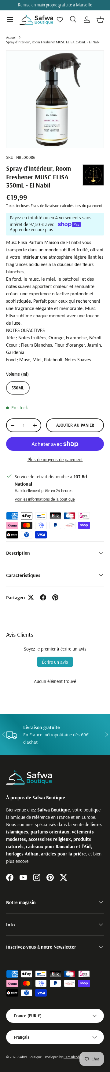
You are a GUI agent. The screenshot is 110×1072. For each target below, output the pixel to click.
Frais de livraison (45, 205)
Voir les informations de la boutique (45, 499)
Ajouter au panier (75, 425)
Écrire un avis (55, 662)
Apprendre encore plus (31, 229)
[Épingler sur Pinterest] (55, 597)
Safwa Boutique (30, 1057)
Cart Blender (73, 1057)
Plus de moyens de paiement (55, 459)
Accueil (11, 37)
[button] (100, 19)
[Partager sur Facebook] (43, 597)
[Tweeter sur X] (31, 597)
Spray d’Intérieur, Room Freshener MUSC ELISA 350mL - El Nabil (53, 42)
